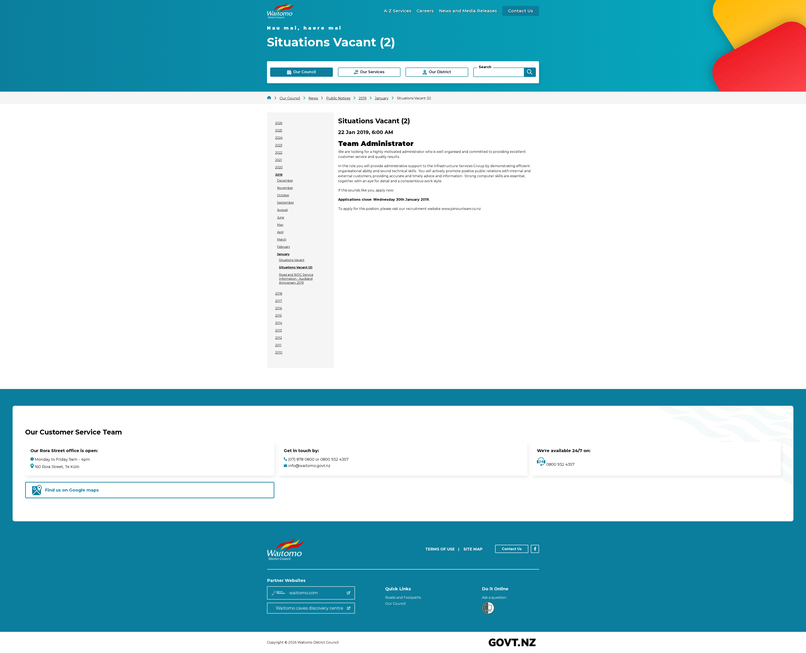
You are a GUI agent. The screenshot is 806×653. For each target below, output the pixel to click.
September (285, 202)
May (280, 225)
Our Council (395, 604)
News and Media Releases (468, 10)
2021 (278, 160)
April (280, 232)
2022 (278, 153)
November (285, 188)
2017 (278, 301)
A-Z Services (397, 10)
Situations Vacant (291, 260)
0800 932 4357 (559, 464)
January (283, 254)
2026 (278, 123)
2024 (279, 138)
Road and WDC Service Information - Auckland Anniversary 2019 (296, 279)
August (282, 210)
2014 (278, 323)
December (285, 180)
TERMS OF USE (440, 549)
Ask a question (494, 598)
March (281, 239)
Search (485, 67)
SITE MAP (473, 549)
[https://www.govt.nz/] (512, 647)
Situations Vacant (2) (295, 267)
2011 (278, 345)
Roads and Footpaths (403, 598)
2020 (279, 167)
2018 (278, 293)
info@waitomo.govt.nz (309, 465)
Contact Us (520, 10)
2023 (278, 145)
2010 (278, 352)
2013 (278, 330)
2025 (278, 130)
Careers (425, 10)
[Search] (529, 72)
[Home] (280, 17)
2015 (278, 315)
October (283, 195)
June (280, 217)
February (283, 247)
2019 (279, 175)
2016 (278, 308)
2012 (278, 338)
